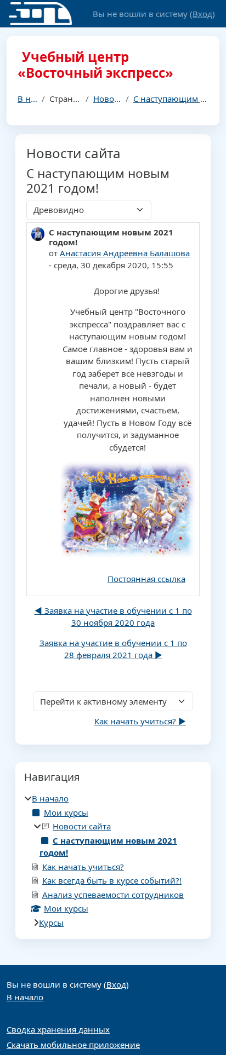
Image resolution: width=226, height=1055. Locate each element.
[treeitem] (113, 860)
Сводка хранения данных (58, 1029)
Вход (202, 13)
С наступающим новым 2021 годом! (170, 98)
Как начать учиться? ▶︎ (140, 721)
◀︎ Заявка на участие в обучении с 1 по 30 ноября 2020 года (113, 617)
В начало (27, 98)
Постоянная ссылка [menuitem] (146, 578)
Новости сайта (107, 98)
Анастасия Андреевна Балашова (125, 252)
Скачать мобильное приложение (73, 1044)
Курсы (51, 922)
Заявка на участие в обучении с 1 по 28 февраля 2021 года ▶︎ (113, 649)
